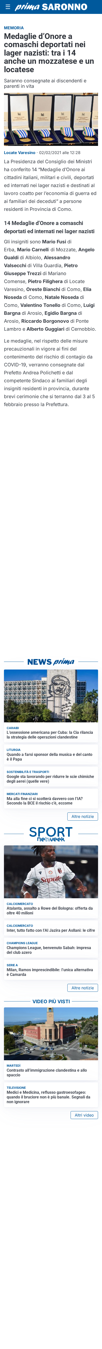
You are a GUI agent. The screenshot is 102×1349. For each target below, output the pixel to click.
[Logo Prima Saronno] (51, 7)
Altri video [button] (84, 1115)
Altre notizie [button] (83, 816)
